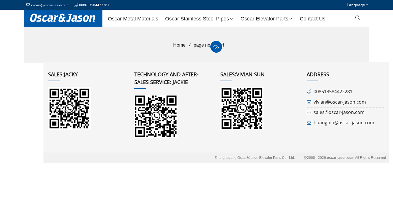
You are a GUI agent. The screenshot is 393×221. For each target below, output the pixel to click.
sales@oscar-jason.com (339, 112)
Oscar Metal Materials (133, 19)
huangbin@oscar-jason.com (344, 122)
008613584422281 (94, 5)
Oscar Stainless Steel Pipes (197, 19)
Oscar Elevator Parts (264, 19)
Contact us (312, 19)
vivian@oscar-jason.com (50, 5)
